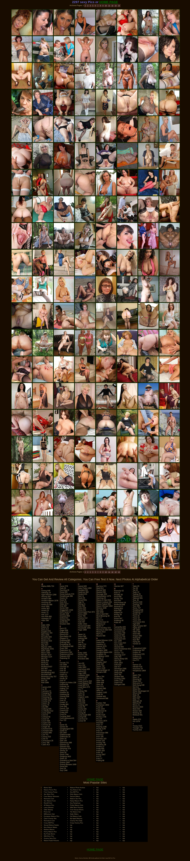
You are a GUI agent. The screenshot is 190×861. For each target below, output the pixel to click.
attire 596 (45, 620)
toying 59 (136, 638)
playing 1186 (101, 727)
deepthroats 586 (66, 596)
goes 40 (63, 752)
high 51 (81, 602)
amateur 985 (46, 599)
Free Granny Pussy (50, 792)
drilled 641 (64, 618)
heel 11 (81, 596)
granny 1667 (65, 762)
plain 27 (99, 725)
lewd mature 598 (84, 683)
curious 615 (46, 737)
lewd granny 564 (85, 681)
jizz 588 (81, 640)
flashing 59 (64, 694)
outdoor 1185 (101, 692)
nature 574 (100, 648)
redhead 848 (119, 605)
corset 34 (45, 719)
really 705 (118, 599)
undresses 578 (138, 654)
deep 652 (64, 592)
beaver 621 (45, 639)
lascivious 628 (84, 669)
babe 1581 (45, 625)
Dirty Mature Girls (76, 794)
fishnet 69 (64, 684)
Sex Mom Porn (49, 794)
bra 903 (44, 669)
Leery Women (49, 807)
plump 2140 (101, 729)
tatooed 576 (137, 596)
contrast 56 (45, 717)
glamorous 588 (66, 743)
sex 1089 (118, 641)
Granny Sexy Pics (50, 838)
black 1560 (45, 653)
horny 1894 (82, 614)
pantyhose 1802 (102, 705)
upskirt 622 (137, 658)
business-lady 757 (48, 677)
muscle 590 (100, 636)
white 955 (137, 689)
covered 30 (45, 725)
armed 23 (45, 610)
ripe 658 (117, 610)
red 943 (117, 601)
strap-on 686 (119, 671)
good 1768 (64, 754)
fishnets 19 (64, 686)
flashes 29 (64, 692)
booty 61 (44, 663)
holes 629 (82, 608)
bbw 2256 (45, 635)
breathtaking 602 (48, 673)
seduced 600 (119, 635)
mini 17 (99, 618)
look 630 (81, 703)
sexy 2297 (118, 645)
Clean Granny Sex (50, 818)
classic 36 (45, 703)
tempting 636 (138, 610)
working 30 (137, 713)
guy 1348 (63, 770)
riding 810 (118, 609)
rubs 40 (117, 622)
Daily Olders (74, 814)
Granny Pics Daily (76, 821)
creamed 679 (46, 729)
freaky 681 (64, 704)
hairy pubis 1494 (84, 588)
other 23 (99, 690)
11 (109, 5)
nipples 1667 (101, 662)
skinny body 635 (121, 659)
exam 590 (64, 648)
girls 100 (63, 741)
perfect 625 (100, 715)
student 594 (119, 677)
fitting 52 (63, 690)
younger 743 (138, 728)
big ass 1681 (46, 647)
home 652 (82, 610)
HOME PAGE (108, 2)
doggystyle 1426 (66, 610)
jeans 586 (82, 636)
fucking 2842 (65, 716)
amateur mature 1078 (49, 601)
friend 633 (64, 710)
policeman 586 (102, 733)
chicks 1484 (46, 695)
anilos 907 (45, 609)
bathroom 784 (46, 633)
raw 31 (117, 593)
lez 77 (80, 689)
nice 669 (99, 660)
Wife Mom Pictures (76, 807)
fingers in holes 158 (68, 682)
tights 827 (137, 628)
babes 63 (45, 627)
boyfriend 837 (46, 667)
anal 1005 (45, 607)
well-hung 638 (138, 685)
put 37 (98, 756)
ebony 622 (64, 634)
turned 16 (137, 644)
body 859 (45, 661)
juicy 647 (81, 648)
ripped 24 (118, 612)
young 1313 (137, 726)
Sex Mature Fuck (50, 801)
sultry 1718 (118, 681)
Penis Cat (47, 812)
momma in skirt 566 (104, 630)
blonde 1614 (46, 655)
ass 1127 (45, 614)
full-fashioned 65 (67, 718)
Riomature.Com (49, 821)
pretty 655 (100, 749)
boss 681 (45, 665)
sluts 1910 (118, 663)
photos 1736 (101, 717)
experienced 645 (66, 654)
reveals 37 (118, 607)
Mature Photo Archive (77, 787)
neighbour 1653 (102, 656)
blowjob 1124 (46, 657)
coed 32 (44, 715)
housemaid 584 (84, 626)
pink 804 (99, 723)
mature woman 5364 (104, 606)
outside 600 (101, 696)
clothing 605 (46, 709)
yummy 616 (137, 730)
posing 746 (100, 743)
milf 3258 (99, 612)
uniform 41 (137, 656)
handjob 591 (83, 590)
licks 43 (81, 693)
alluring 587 (46, 597)
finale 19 (63, 679)
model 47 (100, 626)
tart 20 (135, 590)
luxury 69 (82, 721)
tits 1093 (136, 630)
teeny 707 (137, 608)
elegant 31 (64, 638)
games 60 (64, 727)
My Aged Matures (76, 818)
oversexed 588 (102, 698)
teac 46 (136, 600)
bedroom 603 (46, 641)
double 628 (64, 614)
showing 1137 (119, 655)
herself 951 (82, 600)
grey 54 (63, 768)
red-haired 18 (120, 603)
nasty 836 (100, 642)
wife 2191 (137, 697)
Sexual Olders (75, 796)
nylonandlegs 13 (103, 670)
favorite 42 (64, 667)
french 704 (64, 708)
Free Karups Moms (76, 810)
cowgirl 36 (45, 727)
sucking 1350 (119, 679)
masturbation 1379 (103, 596)
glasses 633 (65, 747)
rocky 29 (118, 614)
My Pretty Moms (49, 834)
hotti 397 (81, 622)
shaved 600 (119, 647)
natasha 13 (100, 644)
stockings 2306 (120, 669)
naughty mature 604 (104, 652)
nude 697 (100, 664)
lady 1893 (82, 667)
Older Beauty (48, 810)
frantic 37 (64, 702)
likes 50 (81, 695)
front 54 (63, 714)
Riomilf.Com (48, 803)
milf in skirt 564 (102, 614)
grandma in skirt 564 (68, 760)
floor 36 (63, 698)
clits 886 (44, 707)
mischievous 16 (102, 622)
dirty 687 (63, 606)
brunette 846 (46, 675)
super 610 (118, 682)
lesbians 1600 (84, 675)
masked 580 (101, 592)
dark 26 (63, 588)
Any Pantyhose (75, 803)
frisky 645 (64, 712)
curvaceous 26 (47, 741)
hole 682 (81, 606)
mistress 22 (100, 624)
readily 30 (118, 595)
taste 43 (136, 592)
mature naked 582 (103, 604)
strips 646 (118, 673)
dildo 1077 (64, 604)
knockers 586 (83, 659)
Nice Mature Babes (50, 827)
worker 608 (137, 711)
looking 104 (83, 705)
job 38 (80, 642)
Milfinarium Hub (49, 814)
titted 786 (136, 632)
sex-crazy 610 (120, 643)
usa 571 (136, 660)
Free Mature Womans (51, 796)
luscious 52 (82, 719)
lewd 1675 (82, 679)
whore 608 (137, 693)
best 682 (44, 643)
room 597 (118, 618)
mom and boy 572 (103, 628)
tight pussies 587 (140, 626)
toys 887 (136, 640)
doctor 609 (64, 608)
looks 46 (81, 707)
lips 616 (81, 699)
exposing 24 (65, 658)
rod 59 (117, 616)
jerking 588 (82, 638)
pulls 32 (99, 752)
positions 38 (101, 745)
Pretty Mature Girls (76, 805)
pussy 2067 (101, 754)
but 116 (44, 681)
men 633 (99, 610)
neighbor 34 (101, 654)
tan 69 (135, 588)
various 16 (137, 665)
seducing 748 (119, 637)
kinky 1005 (82, 653)
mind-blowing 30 (103, 616)
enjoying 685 (65, 640)
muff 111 (99, 634)
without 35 (137, 703)
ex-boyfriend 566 (66, 646)
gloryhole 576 (65, 749)
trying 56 (136, 642)
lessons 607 (83, 677)
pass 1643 (100, 709)
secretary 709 (119, 633)
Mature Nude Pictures (51, 840)
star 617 (117, 667)
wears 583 (137, 681)
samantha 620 (120, 627)
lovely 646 (82, 709)
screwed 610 (119, 631)
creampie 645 (46, 731)
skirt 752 (117, 661)
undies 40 (137, 652)
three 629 (137, 620)
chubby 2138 (46, 699)
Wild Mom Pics (49, 836)
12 (112, 5)
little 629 (81, 701)
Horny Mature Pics (50, 832)
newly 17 (100, 658)
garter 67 (63, 731)
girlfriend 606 (65, 735)
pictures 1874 (101, 721)
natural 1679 (101, 646)
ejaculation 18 (65, 636)
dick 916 (63, 602)
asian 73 (44, 612)
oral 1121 (100, 686)
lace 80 (81, 663)
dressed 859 (65, 616)
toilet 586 (136, 634)
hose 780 (82, 616)
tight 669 (136, 624)
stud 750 (117, 675)
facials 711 (64, 663)
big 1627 (44, 645)
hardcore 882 (83, 592)
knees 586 (82, 657)
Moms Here (48, 787)
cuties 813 (45, 745)
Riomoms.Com (49, 798)
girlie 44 (63, 739)
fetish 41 (63, 675)
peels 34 (99, 713)
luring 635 (82, 717)
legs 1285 (82, 673)
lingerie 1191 (83, 697)
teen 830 (136, 606)
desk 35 (63, 600)
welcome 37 (137, 683)
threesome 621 (139, 622)
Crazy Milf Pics (49, 823)
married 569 (101, 590)
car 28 (44, 689)
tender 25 (136, 614)
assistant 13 (46, 618)
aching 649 (45, 591)
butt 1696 (45, 682)
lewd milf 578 (83, 685)
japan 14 (81, 634)
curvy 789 (45, 743)
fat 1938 (63, 665)
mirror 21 (99, 620)
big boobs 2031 (47, 649)
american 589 (46, 605)
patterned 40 (101, 711)
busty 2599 (45, 679)
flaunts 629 (64, 696)
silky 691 (117, 657)
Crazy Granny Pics (76, 823)
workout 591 (137, 715)
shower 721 (119, 653)
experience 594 (66, 652)
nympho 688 (101, 672)
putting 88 (100, 760)
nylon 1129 (100, 668)
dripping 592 (65, 620)
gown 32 (63, 758)
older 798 (100, 681)
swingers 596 (119, 684)
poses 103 (100, 741)
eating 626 (64, 632)
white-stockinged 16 (141, 691)
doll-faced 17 (65, 612)
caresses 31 (46, 691)
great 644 (64, 766)
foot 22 (63, 700)
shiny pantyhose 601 (122, 649)
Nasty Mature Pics (76, 801)
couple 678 (45, 723)
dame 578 (64, 586)
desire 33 (63, 598)
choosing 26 (46, 697)
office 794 (100, 677)
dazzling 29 (64, 590)
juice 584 (82, 646)
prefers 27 (100, 747)
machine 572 (101, 586)
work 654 (136, 709)
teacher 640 (137, 602)
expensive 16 (65, 650)
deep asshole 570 (67, 594)
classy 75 (45, 705)
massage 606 (101, 594)
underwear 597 (139, 650)
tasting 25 (137, 594)
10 (106, 5)
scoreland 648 (120, 629)
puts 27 (99, 758)
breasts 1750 (46, 671)
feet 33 (63, 671)
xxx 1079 (136, 721)
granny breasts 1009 (68, 764)
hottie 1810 (82, 624)
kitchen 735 (82, 655)
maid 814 (100, 588)
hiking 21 (81, 604)
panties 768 (101, 703)
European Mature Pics (51, 816)
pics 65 (99, 719)
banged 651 (46, 631)
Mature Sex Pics (75, 798)
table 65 (136, 586)
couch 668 (45, 721)
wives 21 (136, 705)
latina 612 (82, 671)
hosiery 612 (82, 618)
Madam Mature (49, 829)
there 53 (136, 618)
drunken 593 (65, 624)
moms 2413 (100, 632)
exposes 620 (65, 656)
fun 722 (63, 720)
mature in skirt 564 (103, 600)
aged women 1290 (48, 595)
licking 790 (82, 691)
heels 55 (81, 598)
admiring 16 (46, 593)
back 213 (45, 629)
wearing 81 (137, 679)
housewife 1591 (84, 628)
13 (115, 5)
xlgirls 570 (137, 719)
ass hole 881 (46, 616)
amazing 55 (46, 603)
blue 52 (44, 659)
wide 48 (136, 695)
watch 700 (137, 675)
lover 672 (82, 711)
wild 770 (136, 699)
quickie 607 (119, 586)
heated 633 (82, 594)
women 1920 (138, 707)
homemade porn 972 (86, 612)
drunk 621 (64, 622)
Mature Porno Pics (50, 790)
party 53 (99, 707)
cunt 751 (44, 735)
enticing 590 (65, 642)
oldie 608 (100, 682)
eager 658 (64, 630)
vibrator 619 (137, 667)
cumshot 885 (46, 733)
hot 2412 (81, 620)
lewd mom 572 (84, 687)
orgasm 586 (101, 688)
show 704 (118, 651)
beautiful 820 (46, 637)
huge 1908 (82, 630)
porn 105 (99, 737)
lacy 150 (81, 665)
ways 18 (136, 677)
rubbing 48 (118, 620)
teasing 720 (137, 604)
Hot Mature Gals (75, 816)
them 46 (136, 616)
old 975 (99, 679)
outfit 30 (99, 694)
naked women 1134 (104, 640)
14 (119, 5)
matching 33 (101, 598)
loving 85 (82, 713)
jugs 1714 (82, 644)
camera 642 (46, 687)
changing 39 (46, 693)
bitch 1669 (45, 651)
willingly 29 (137, 701)
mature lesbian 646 (104, 602)
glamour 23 (64, 745)
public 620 (100, 751)
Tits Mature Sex (75, 812)
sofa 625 (117, 665)
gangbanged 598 (66, 729)
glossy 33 (64, 751)
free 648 (63, 706)
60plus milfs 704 (47, 586)
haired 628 (82, 586)
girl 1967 (63, 733)
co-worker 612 (47, 711)
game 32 (63, 725)
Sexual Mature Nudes (51, 825)
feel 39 (63, 669)
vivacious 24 (138, 669)
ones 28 (99, 684)
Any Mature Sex (75, 790)
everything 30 (65, 644)
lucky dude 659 (84, 715)
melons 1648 (101, 608)
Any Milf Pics (74, 792)
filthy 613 (64, 677)
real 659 (117, 597)
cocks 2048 (46, 713)
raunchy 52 (119, 591)
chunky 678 (46, 701)
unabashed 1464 (139, 648)
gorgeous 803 (65, 756)
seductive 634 (119, 639)
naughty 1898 (101, 650)
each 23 (63, 628)
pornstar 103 (101, 739)
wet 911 (136, 687)
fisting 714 (64, 688)
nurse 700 (100, 666)
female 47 (64, 673)
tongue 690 (137, 636)
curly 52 (44, 739)
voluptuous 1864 (139, 671)
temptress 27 (138, 612)
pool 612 (99, 735)
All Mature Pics (49, 805)
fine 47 (63, 681)
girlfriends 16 (65, 737)
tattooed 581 (138, 598)
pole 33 (99, 731)
